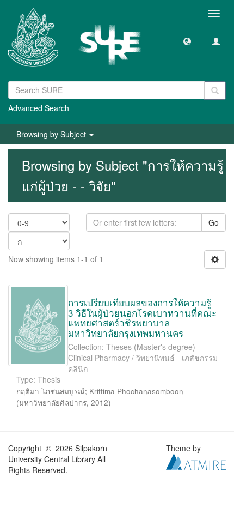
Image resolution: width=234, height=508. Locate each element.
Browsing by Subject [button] (52, 134)
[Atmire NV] (196, 460)
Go (213, 222)
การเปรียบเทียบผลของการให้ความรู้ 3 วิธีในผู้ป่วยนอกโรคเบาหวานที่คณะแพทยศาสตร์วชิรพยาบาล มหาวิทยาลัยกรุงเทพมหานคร (142, 317)
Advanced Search (38, 107)
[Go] (215, 90)
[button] (187, 41)
